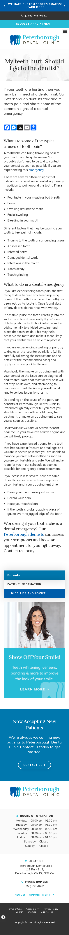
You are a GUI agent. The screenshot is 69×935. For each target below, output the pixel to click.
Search (19, 911)
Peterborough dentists (24, 534)
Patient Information (24, 584)
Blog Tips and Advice (28, 593)
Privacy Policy (51, 908)
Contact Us (33, 764)
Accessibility (32, 908)
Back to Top (47, 911)
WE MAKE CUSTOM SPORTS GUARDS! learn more (35, 6)
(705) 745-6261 (34, 886)
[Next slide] (64, 6)
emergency (36, 170)
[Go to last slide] (4, 6)
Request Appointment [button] (34, 23)
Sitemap (32, 911)
